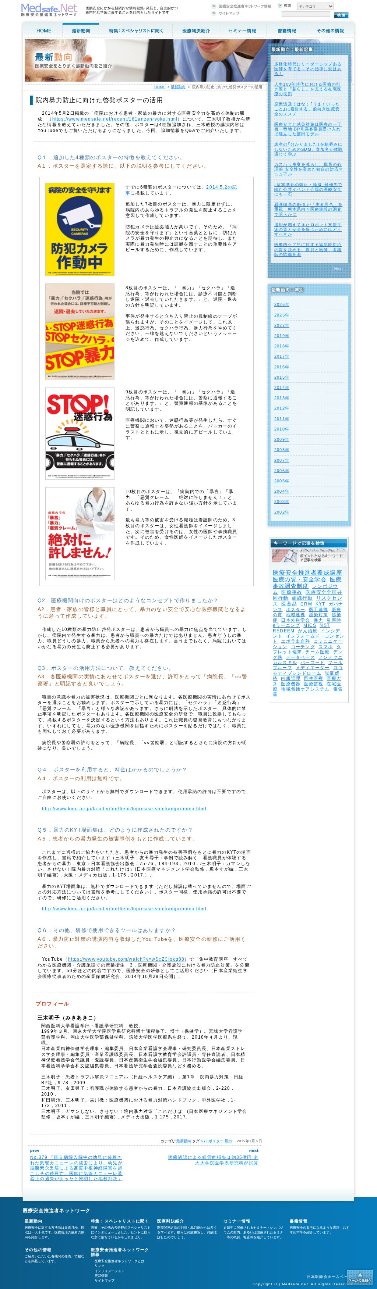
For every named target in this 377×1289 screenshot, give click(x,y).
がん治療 (307, 630)
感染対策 (318, 614)
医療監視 (313, 683)
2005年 (281, 481)
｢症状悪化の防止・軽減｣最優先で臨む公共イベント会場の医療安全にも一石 (308, 189)
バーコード (312, 662)
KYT (204, 1141)
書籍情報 (299, 1221)
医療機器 (290, 683)
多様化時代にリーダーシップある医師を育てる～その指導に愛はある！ (308, 69)
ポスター (216, 1141)
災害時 (334, 620)
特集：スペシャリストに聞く (120, 1221)
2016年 (281, 367)
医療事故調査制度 (307, 582)
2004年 (281, 491)
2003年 (281, 501)
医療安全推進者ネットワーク (57, 1210)
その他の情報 (38, 1249)
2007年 (281, 460)
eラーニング (286, 625)
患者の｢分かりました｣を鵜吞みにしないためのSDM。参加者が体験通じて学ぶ (308, 149)
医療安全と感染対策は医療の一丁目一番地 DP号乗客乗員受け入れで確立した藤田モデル (308, 129)
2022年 (281, 325)
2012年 (281, 408)
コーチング (303, 646)
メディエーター (313, 667)
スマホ (325, 646)
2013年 (281, 398)
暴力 (228, 1141)
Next (338, 269)
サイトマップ (104, 1280)
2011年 (281, 419)
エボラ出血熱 (295, 641)
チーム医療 (317, 651)
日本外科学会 (295, 620)
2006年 (281, 470)
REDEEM (284, 630)
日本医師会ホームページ (329, 1277)
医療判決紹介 (170, 1221)
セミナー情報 (236, 1221)
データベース (300, 657)
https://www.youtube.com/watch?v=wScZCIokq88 (126, 959)
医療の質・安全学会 (300, 579)
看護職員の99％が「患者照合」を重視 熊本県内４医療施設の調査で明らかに (308, 209)
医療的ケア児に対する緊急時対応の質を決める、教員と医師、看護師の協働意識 (308, 249)
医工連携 (318, 609)
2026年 (281, 304)
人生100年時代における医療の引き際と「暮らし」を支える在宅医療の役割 (308, 89)
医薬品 (289, 604)
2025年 (281, 315)
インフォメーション (109, 1271)
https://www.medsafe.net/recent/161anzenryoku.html (115, 119)
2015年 (281, 377)
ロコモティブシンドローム (308, 670)
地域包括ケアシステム (305, 689)
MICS (309, 625)
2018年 (281, 346)
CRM (306, 604)
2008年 (281, 449)
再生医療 (313, 678)
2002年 (281, 512)
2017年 (281, 356)
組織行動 (302, 598)
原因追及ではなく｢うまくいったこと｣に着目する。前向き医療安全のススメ (307, 109)
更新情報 (101, 1276)
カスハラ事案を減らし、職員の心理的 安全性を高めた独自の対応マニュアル (308, 169)
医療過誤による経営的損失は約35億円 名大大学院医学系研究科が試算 (213, 1160)
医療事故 (291, 592)
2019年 (281, 335)
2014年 (281, 387)
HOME (159, 87)
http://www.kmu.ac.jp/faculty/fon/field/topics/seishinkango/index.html (124, 808)
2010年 (281, 429)
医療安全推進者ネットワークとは (119, 1261)
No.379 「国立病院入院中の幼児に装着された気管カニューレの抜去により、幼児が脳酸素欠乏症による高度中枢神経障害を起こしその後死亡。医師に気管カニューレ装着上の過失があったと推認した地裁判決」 (76, 1168)
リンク (100, 1266)
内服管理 (290, 678)
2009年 (281, 439)
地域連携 (296, 614)
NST (325, 625)
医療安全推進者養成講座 (307, 572)
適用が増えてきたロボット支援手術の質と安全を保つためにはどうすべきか (308, 229)
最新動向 (183, 1141)
